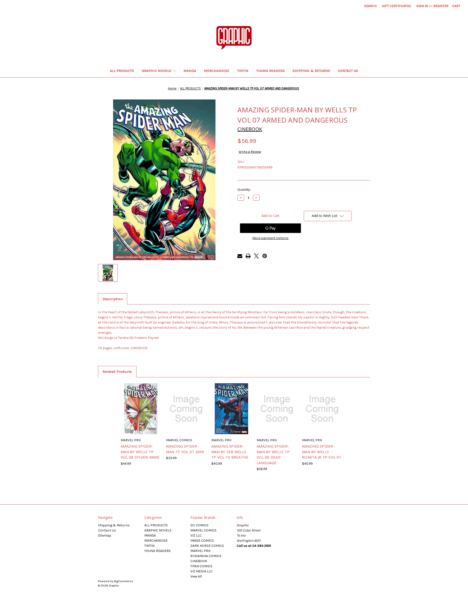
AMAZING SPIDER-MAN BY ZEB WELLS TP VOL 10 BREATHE (229, 452)
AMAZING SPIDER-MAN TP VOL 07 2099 (185, 449)
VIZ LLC (196, 535)
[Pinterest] (264, 256)
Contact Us (348, 71)
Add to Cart (141, 413)
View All (196, 576)
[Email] (239, 256)
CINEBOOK (198, 561)
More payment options (270, 238)
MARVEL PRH (200, 551)
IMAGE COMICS (202, 541)
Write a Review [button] (250, 152)
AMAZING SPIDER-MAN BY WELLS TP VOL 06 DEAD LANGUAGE (273, 454)
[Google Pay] (270, 228)
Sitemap (104, 535)
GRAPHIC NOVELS (156, 71)
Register (440, 6)
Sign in (422, 6)
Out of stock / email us (186, 413)
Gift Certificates (396, 6)
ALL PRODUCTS (122, 71)
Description (113, 299)
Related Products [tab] (117, 371)
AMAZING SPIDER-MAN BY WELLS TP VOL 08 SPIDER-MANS (140, 452)
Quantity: (244, 189)
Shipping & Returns (311, 71)
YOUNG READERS (270, 71)
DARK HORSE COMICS (207, 546)
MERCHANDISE (216, 71)
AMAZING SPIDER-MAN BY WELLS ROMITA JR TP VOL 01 (321, 452)
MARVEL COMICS (203, 530)
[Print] (248, 256)
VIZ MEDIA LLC (201, 571)
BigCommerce (123, 581)
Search (370, 6)
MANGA (190, 71)
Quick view (140, 404)
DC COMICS (199, 525)
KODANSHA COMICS (205, 556)
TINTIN (242, 71)
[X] (256, 256)
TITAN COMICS (201, 566)
